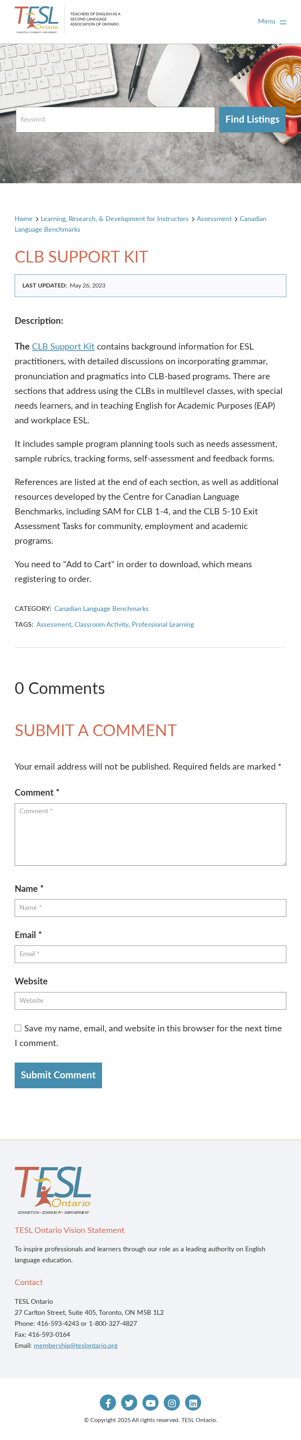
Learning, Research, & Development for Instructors (115, 219)
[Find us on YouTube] (150, 1402)
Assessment (214, 219)
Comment (37, 793)
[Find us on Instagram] (172, 1402)
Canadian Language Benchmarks (101, 609)
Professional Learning (163, 625)
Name (29, 889)
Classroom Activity (101, 625)
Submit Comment (58, 1075)
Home (24, 219)
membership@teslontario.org (75, 1346)
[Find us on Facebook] (108, 1402)
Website (31, 981)
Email (28, 935)
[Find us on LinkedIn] (193, 1402)
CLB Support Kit (63, 347)
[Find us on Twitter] (129, 1402)
